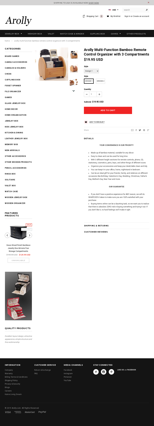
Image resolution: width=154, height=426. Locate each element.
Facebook (68, 370)
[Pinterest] (144, 130)
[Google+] (148, 130)
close (148, 2)
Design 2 (100, 81)
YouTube (67, 380)
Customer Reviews (96, 232)
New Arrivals (12, 150)
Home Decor (11, 109)
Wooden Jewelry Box (16, 197)
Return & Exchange (42, 370)
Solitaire (10, 180)
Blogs (7, 387)
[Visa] (8, 412)
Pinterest (68, 377)
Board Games (12, 56)
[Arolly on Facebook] (96, 372)
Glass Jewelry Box (15, 103)
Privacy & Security (12, 384)
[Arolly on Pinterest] (111, 372)
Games (8, 97)
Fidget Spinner (13, 86)
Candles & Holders (15, 68)
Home (7, 41)
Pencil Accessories (15, 168)
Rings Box (10, 174)
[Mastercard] (30, 412)
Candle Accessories (16, 62)
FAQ (36, 373)
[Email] (132, 130)
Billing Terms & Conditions (16, 377)
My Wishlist (116, 16)
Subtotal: (87, 102)
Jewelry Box (11, 121)
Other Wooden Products (18, 162)
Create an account (141, 16)
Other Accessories (15, 156)
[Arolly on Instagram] (103, 372)
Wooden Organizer (15, 203)
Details (89, 138)
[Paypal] (42, 412)
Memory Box (11, 144)
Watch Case (11, 191)
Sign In (127, 16)
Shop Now (94, 3)
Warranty (9, 373)
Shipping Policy (11, 380)
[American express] (17, 412)
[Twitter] (140, 130)
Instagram (68, 373)
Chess (8, 74)
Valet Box (10, 186)
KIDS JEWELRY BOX (14, 127)
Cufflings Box (12, 80)
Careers (8, 391)
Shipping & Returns (96, 226)
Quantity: (87, 89)
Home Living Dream (13, 394)
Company (9, 370)
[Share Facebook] (136, 130)
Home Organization (15, 115)
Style (86, 66)
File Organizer (13, 91)
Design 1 (88, 81)
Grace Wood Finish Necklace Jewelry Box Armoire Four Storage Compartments (18, 248)
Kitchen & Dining (14, 133)
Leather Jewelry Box (16, 139)
